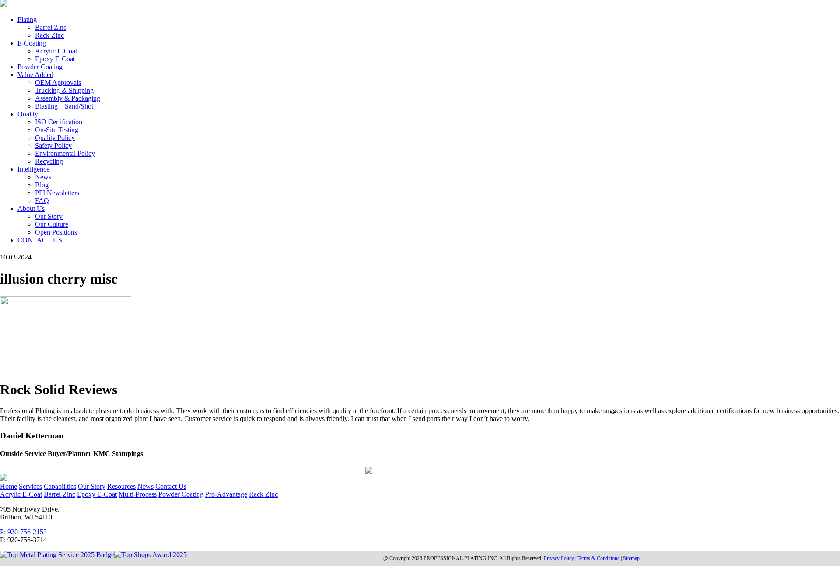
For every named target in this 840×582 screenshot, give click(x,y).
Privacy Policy (559, 558)
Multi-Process (138, 494)
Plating (27, 19)
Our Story (49, 216)
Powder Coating (40, 66)
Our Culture (51, 224)
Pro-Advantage (226, 494)
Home (8, 486)
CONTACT (40, 240)
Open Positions (56, 232)
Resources (121, 486)
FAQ (42, 200)
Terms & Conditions (599, 558)
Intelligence (33, 169)
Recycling (49, 161)
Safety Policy (53, 145)
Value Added (35, 74)
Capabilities (60, 486)
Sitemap (631, 558)
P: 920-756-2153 (23, 532)
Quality (28, 114)
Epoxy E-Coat (55, 59)
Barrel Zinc (50, 27)
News (43, 177)
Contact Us (170, 486)
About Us (31, 208)
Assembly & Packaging (67, 98)
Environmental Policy (65, 153)
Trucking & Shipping (64, 90)
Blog (42, 185)
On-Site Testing (56, 129)
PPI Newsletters (57, 192)
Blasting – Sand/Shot (64, 106)
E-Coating (32, 43)
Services (30, 486)
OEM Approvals (58, 82)
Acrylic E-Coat (56, 51)
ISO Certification (58, 122)
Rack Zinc (49, 35)
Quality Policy (55, 137)
